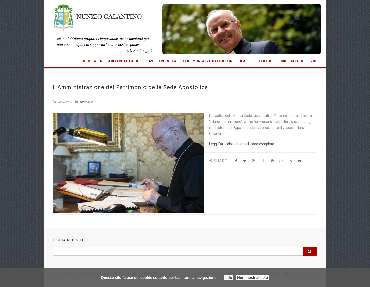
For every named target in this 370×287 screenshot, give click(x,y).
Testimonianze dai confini (208, 61)
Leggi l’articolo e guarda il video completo (241, 144)
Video (316, 61)
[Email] (299, 161)
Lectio (265, 61)
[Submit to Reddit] (281, 161)
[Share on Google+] (254, 161)
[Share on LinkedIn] (290, 161)
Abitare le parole (125, 61)
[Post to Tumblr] (263, 161)
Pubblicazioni (291, 61)
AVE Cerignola (162, 61)
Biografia (92, 61)
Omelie (246, 61)
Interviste (86, 102)
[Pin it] (272, 161)
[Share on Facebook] (236, 161)
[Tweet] (245, 161)
